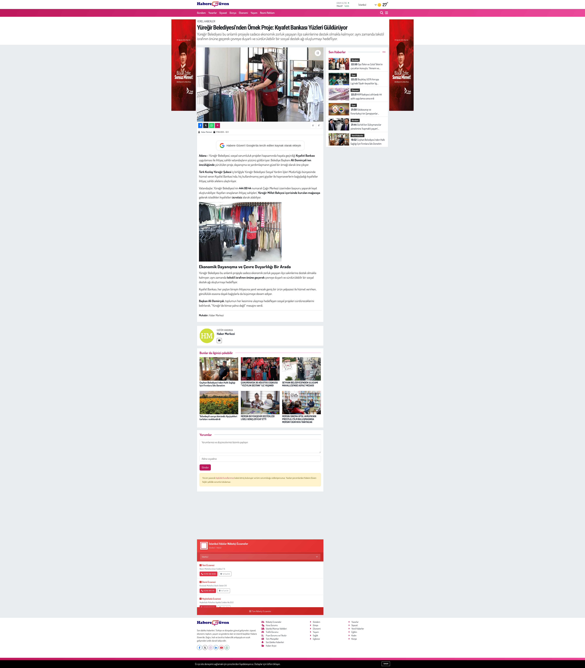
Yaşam (254, 12)
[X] (204, 647)
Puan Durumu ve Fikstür (276, 635)
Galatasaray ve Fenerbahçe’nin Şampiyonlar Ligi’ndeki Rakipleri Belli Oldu (364, 111)
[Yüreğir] (183, 64)
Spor (354, 75)
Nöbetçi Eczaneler (273, 621)
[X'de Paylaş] (205, 125)
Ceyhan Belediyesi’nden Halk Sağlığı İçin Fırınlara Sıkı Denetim (217, 384)
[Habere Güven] (213, 4)
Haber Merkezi (206, 132)
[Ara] (382, 13)
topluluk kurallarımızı (225, 477)
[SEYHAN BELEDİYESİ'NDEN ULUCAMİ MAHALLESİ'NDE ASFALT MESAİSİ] (301, 368)
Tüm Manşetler (272, 638)
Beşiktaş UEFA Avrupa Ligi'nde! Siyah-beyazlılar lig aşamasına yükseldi (365, 81)
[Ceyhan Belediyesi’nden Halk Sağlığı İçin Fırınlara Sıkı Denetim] (219, 368)
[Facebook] (199, 647)
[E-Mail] (219, 340)
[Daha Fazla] (217, 125)
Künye (354, 638)
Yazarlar (212, 12)
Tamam (385, 664)
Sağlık (315, 635)
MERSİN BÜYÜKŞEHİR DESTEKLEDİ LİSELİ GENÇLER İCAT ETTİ (258, 418)
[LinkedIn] (215, 647)
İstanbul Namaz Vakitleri (276, 628)
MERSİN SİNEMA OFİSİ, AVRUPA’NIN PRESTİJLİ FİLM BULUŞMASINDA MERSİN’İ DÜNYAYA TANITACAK (299, 419)
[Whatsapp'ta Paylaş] (211, 125)
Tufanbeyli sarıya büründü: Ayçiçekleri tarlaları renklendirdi (218, 418)
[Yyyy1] (240, 231)
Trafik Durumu (272, 632)
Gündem (201, 12)
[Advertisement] (260, 515)
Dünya (233, 12)
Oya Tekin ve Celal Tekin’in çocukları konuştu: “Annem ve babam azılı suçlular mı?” (367, 66)
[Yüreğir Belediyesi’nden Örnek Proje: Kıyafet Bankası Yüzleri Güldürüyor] (260, 84)
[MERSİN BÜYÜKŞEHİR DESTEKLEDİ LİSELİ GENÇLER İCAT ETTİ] (260, 402)
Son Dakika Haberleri (275, 642)
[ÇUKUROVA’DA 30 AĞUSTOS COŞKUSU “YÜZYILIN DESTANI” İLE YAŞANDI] (260, 368)
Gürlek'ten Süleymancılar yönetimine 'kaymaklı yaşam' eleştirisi (366, 126)
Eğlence (316, 638)
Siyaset (223, 12)
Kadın (353, 635)
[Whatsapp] (226, 647)
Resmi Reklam (267, 12)
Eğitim (354, 632)
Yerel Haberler (206, 21)
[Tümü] (384, 51)
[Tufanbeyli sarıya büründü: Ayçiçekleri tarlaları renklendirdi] (219, 402)
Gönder (205, 467)
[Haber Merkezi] (207, 335)
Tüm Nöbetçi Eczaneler (261, 611)
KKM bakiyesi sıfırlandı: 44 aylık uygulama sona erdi (366, 96)
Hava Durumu (272, 625)
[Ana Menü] (386, 13)
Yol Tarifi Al (226, 574)
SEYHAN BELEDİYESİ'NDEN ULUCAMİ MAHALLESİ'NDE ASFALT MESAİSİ (300, 384)
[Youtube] (221, 647)
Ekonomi (243, 12)
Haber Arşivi (271, 645)
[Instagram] (210, 647)
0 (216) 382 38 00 (210, 574)
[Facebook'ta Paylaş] (200, 125)
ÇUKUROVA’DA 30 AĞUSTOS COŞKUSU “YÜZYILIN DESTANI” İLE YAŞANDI (259, 384)
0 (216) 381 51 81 (209, 591)
